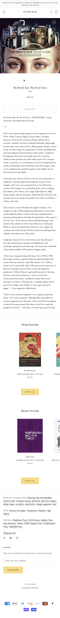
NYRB (26, 523)
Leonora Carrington (17, 510)
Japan (12, 504)
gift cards (45, 500)
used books (30, 504)
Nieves (20, 523)
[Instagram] (17, 537)
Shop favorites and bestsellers (39, 497)
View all (30, 392)
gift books (36, 500)
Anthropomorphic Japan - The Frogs (30, 374)
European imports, (23, 500)
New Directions (9, 523)
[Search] (51, 12)
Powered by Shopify (30, 587)
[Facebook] (4, 537)
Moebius (41, 510)
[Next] (41, 80)
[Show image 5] (36, 80)
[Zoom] (54, 22)
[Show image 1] (24, 80)
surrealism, (20, 504)
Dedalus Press (46, 520)
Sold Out (30, 109)
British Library (34, 520)
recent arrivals (9, 500)
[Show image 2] (27, 80)
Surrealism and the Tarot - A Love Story (30, 460)
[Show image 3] (30, 80)
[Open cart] (56, 11)
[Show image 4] (33, 80)
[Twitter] (11, 537)
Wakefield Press (15, 526)
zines (54, 504)
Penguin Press (36, 523)
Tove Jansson (32, 510)
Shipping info (9, 532)
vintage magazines (43, 504)
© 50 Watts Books (30, 584)
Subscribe (13, 570)
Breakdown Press (20, 520)
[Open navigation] (4, 12)
